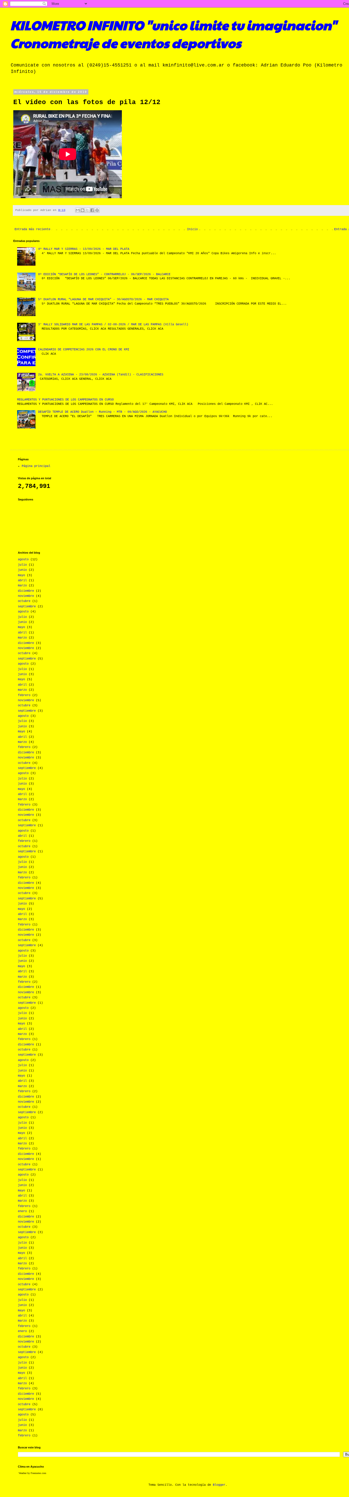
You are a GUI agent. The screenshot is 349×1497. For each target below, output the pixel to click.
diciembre (26, 591)
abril (22, 580)
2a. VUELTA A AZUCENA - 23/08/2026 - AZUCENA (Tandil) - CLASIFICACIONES (100, 374)
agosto (23, 559)
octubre (24, 601)
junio (22, 570)
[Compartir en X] (87, 210)
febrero (24, 695)
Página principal (36, 466)
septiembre (27, 606)
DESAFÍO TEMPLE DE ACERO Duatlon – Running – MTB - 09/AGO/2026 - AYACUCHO (102, 412)
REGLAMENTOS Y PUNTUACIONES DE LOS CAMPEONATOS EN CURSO (65, 399)
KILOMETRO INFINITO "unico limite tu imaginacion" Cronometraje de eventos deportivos (173, 34)
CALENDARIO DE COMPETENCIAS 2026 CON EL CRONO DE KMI (83, 349)
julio (22, 565)
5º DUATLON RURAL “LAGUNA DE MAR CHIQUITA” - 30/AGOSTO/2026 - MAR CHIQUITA (103, 299)
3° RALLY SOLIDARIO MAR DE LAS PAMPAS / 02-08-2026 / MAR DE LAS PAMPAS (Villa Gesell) (113, 324)
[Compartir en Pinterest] (97, 210)
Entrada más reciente (32, 229)
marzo (22, 585)
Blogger (219, 1485)
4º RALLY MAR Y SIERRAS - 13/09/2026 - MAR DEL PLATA (83, 249)
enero (22, 1211)
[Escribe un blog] (82, 210)
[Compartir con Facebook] (92, 210)
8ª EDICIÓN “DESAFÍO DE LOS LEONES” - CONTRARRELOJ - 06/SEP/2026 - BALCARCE (104, 274)
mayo (21, 575)
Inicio (192, 229)
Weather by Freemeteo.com (32, 1473)
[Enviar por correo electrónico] (77, 210)
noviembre (26, 596)
